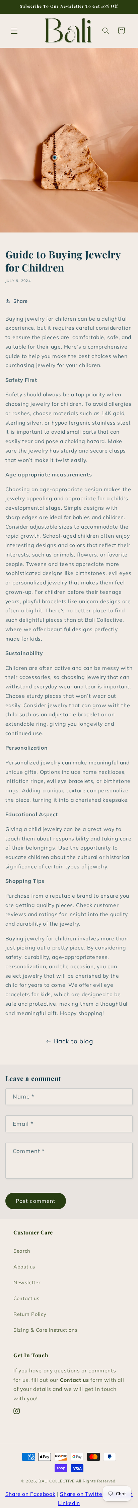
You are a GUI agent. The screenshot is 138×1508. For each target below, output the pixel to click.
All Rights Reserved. (96, 1480)
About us (24, 1266)
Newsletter (26, 1282)
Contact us (26, 1298)
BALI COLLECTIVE (57, 1480)
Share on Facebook (30, 1494)
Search (21, 1251)
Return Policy (29, 1314)
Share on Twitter (82, 1494)
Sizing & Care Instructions (45, 1330)
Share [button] (20, 301)
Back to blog (73, 1041)
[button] (14, 30)
